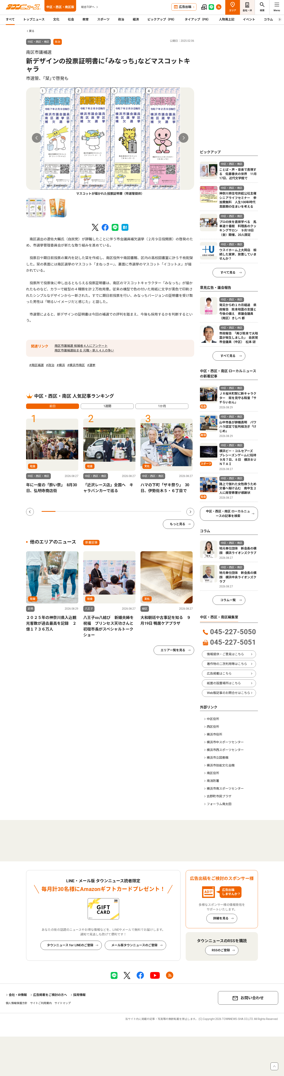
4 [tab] (90, 511)
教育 (85, 19)
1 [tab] (48, 511)
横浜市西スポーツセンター (225, 750)
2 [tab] (62, 511)
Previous (37, 138)
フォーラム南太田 (219, 804)
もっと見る (177, 524)
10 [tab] (174, 511)
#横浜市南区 (76, 365)
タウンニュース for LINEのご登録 (70, 945)
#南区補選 (36, 365)
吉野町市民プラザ (219, 796)
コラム (268, 19)
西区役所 (213, 727)
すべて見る (228, 272)
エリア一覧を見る (173, 650)
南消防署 (213, 781)
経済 (136, 19)
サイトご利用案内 (41, 1003)
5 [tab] (104, 511)
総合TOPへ (88, 7)
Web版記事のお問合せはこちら (228, 693)
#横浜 (61, 365)
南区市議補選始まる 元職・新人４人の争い (84, 350)
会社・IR (247, 10)
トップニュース (34, 19)
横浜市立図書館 (217, 757)
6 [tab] (118, 511)
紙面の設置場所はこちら (224, 683)
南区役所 (213, 773)
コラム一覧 (228, 600)
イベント (249, 19)
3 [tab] (76, 511)
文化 (56, 19)
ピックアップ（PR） (161, 19)
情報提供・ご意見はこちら (225, 654)
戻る (31, 30)
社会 (71, 19)
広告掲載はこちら (219, 673)
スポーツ (103, 19)
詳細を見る (221, 918)
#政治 (50, 365)
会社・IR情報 (18, 995)
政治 (121, 19)
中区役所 (213, 719)
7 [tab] (132, 511)
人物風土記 (226, 19)
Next (183, 138)
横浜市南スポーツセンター (225, 788)
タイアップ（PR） (197, 19)
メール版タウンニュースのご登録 (134, 945)
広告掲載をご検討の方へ (50, 995)
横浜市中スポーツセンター (225, 742)
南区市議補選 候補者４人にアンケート (81, 346)
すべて (10, 19)
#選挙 (91, 365)
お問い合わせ (252, 998)
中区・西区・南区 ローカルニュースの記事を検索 (228, 513)
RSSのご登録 (221, 950)
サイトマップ (62, 1003)
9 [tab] (160, 511)
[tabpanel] (110, 141)
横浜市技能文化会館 (221, 765)
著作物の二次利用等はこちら (227, 664)
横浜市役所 (214, 734)
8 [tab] (146, 511)
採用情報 (79, 995)
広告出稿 (185, 7)
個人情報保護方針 (16, 1003)
